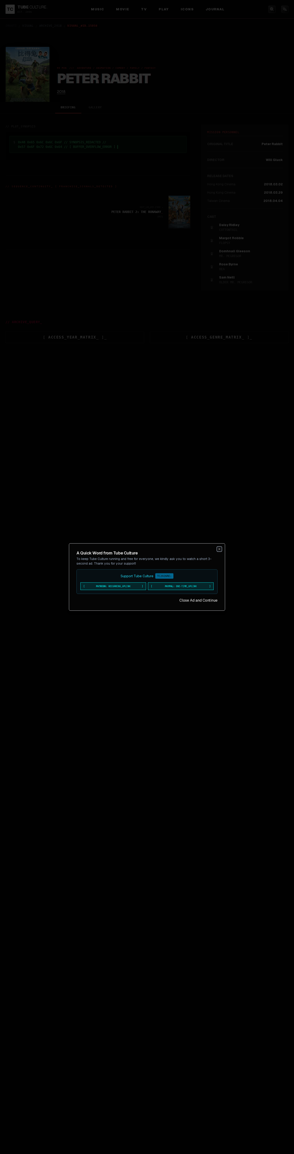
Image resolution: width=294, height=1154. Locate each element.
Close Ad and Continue (198, 600)
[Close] (219, 549)
